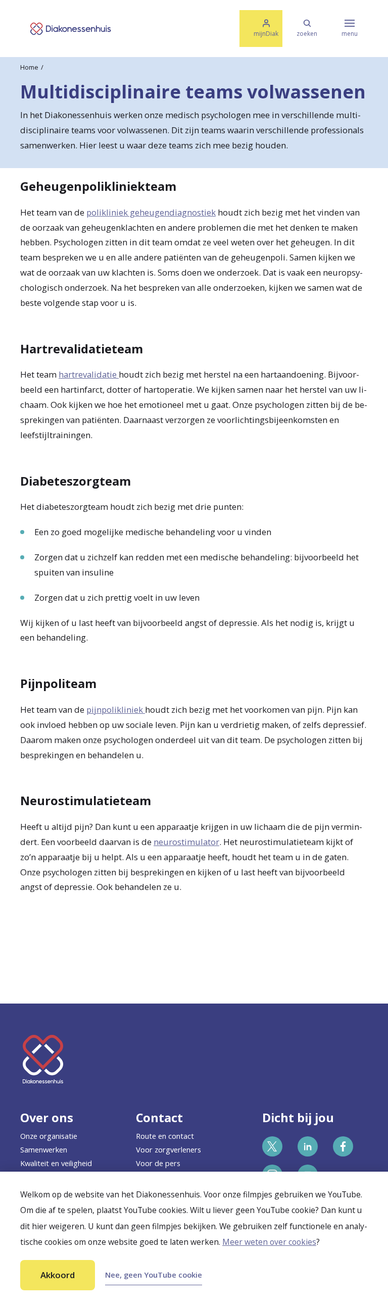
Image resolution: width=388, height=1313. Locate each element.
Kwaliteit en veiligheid (56, 1163)
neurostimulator (186, 842)
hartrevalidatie (89, 374)
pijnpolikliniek (115, 709)
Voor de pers (158, 1163)
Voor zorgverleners (168, 1149)
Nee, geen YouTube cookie (153, 1275)
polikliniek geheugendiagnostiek (151, 212)
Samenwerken (43, 1149)
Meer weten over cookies (269, 1241)
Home (29, 67)
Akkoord (57, 1275)
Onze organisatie (48, 1136)
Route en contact (165, 1136)
